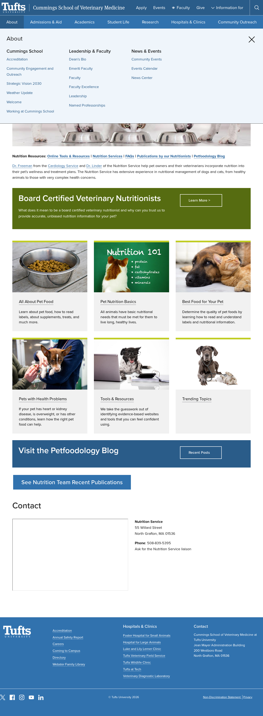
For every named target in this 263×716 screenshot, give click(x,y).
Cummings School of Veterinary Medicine (79, 7)
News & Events (146, 51)
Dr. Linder (94, 165)
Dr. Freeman (22, 165)
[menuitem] (36, 59)
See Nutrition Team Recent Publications (72, 482)
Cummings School (25, 51)
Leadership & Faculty (90, 51)
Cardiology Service (63, 165)
